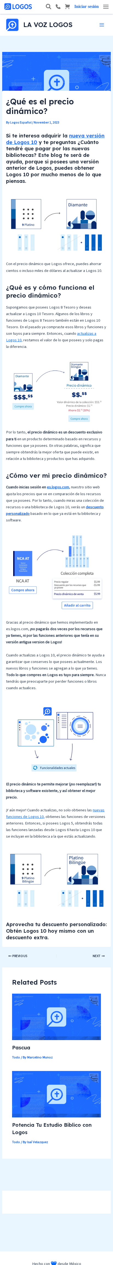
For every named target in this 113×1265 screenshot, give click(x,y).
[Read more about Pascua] (56, 1016)
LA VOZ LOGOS (47, 24)
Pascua (21, 1047)
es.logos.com (58, 487)
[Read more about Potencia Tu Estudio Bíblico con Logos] (56, 1094)
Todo (16, 1057)
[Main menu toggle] (102, 25)
